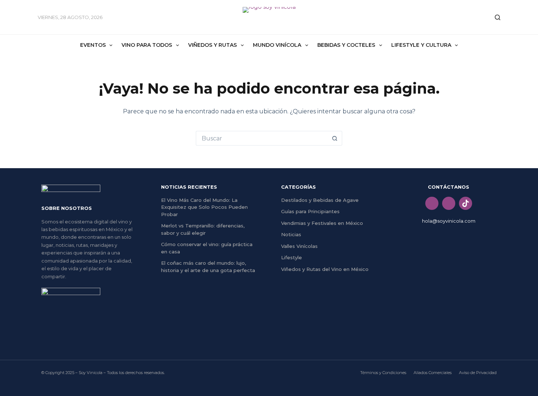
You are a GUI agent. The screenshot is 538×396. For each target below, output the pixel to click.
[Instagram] (448, 203)
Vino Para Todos (147, 45)
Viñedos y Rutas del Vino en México (325, 269)
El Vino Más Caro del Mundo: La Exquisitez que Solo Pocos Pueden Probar (204, 207)
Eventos (93, 45)
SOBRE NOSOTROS (66, 208)
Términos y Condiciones (383, 372)
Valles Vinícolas (299, 246)
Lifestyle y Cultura (421, 45)
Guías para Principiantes (310, 211)
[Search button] (335, 138)
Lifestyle (291, 257)
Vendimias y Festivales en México (322, 223)
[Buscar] (497, 17)
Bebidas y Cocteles (346, 45)
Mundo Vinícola (277, 45)
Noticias (291, 234)
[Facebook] (431, 203)
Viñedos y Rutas (212, 45)
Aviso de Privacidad (478, 372)
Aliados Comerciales (433, 372)
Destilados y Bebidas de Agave (320, 200)
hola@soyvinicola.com (448, 221)
